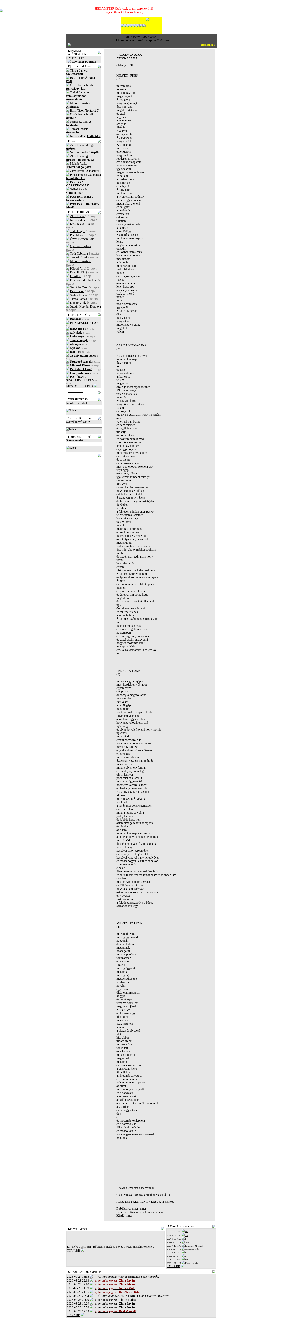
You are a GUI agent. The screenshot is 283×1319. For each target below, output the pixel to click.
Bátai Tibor (77, 291)
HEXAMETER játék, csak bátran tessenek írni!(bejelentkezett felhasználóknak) (124, 10)
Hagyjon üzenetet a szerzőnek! (135, 1187)
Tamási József (78, 257)
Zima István (77, 216)
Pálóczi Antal (78, 268)
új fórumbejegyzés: (115, 1299)
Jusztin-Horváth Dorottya (85, 306)
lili (186, 1256)
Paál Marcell (77, 235)
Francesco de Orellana (83, 280)
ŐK (186, 1232)
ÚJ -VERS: (127, 1276)
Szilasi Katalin (79, 295)
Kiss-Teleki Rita (80, 224)
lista (186, 1260)
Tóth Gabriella (79, 253)
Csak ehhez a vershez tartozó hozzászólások (143, 1194)
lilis (186, 1253)
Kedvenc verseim (191, 1263)
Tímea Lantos (78, 298)
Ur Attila (75, 276)
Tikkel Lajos (77, 231)
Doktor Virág (78, 302)
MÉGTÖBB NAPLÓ (79, 386)
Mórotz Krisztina (80, 261)
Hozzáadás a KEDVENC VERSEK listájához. (145, 1201)
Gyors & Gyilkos (80, 246)
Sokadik (188, 1242)
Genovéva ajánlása (192, 1249)
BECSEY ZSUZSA (129, 54)
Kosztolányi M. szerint (194, 1246)
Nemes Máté (77, 220)
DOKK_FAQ (78, 272)
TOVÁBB (73, 1250)
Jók (186, 1235)
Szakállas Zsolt (79, 287)
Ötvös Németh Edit (82, 238)
